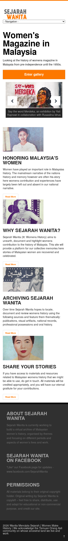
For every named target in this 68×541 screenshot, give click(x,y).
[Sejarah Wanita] (23, 18)
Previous (12, 100)
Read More (10, 196)
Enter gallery (34, 74)
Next (55, 100)
